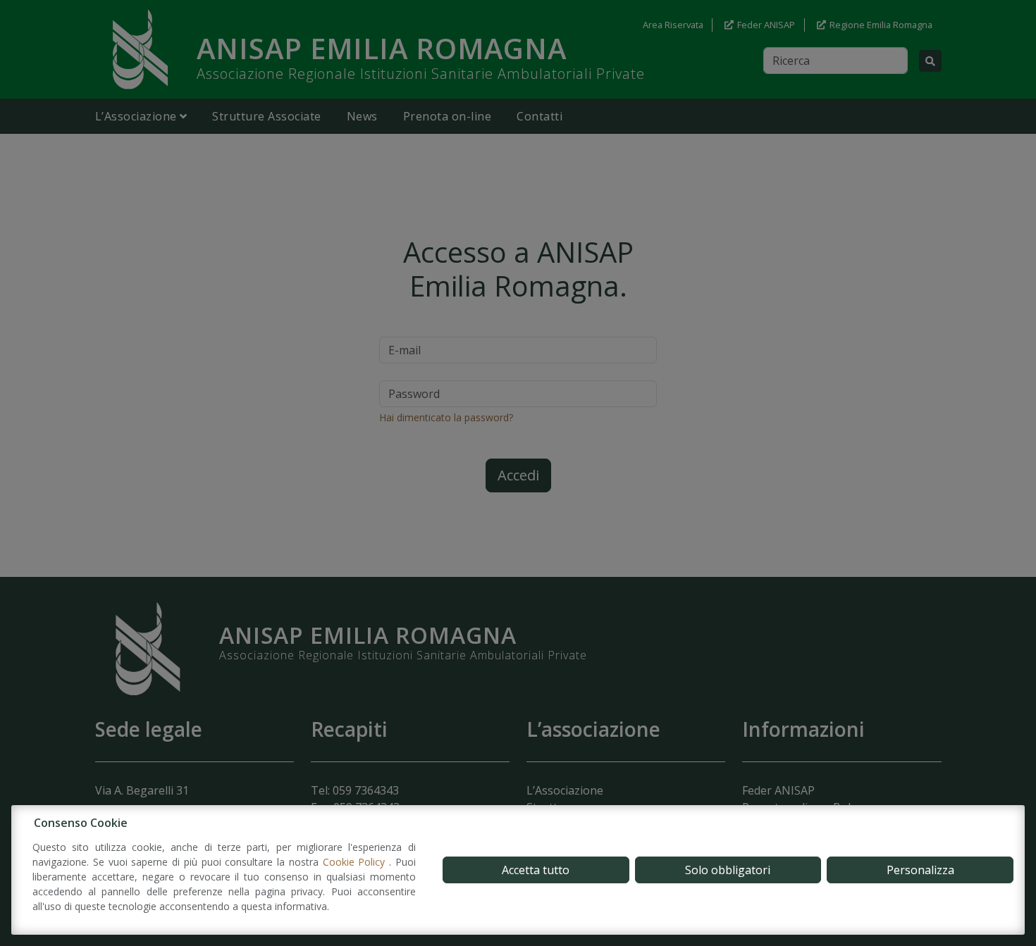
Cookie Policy (356, 862)
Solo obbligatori (727, 870)
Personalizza (920, 870)
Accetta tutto (535, 870)
